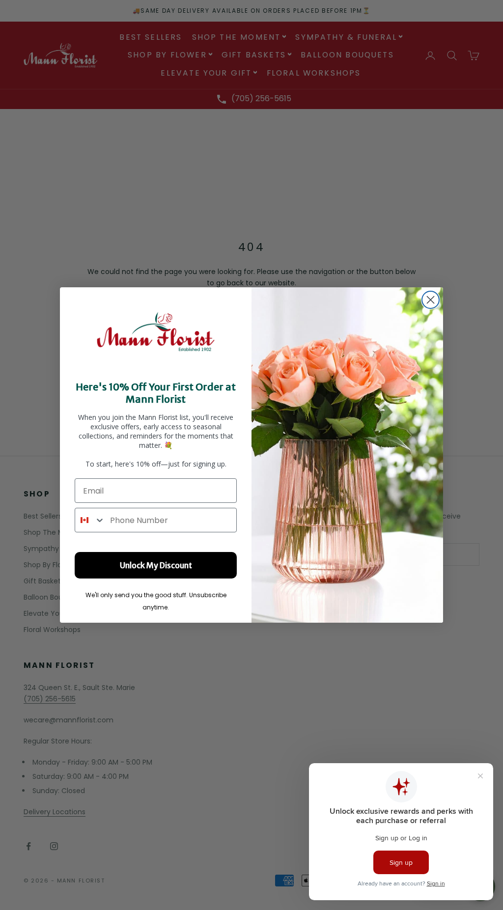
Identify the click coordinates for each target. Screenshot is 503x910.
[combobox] (90, 520)
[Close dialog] (430, 299)
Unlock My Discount (156, 565)
